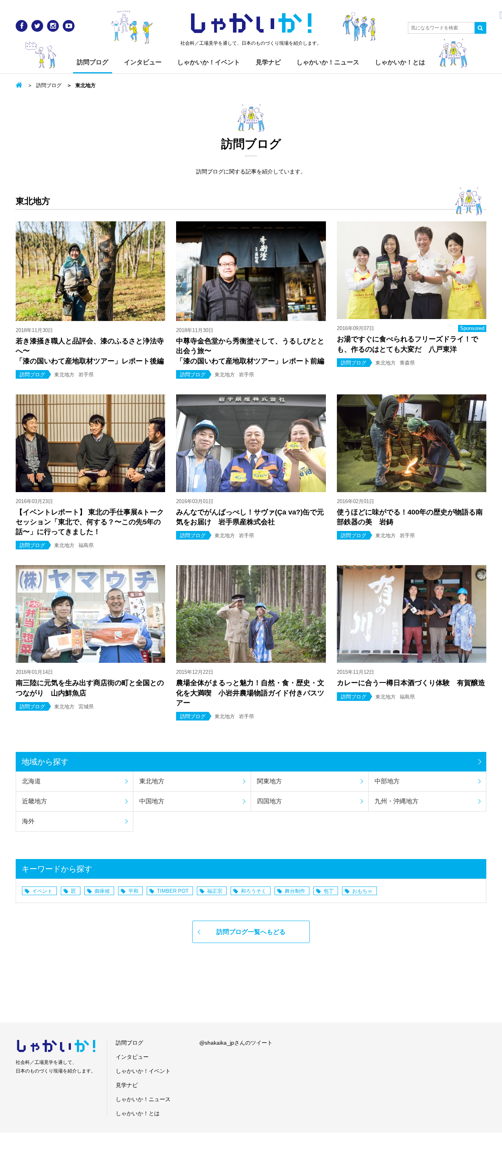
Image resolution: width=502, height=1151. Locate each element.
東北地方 (151, 781)
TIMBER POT (173, 891)
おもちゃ (362, 891)
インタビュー (143, 62)
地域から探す (45, 761)
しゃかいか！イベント (208, 62)
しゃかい (251, 23)
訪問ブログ (92, 62)
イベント (42, 891)
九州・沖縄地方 (396, 801)
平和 (133, 891)
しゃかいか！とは (400, 62)
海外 (28, 821)
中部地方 (387, 781)
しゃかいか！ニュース (327, 62)
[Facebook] (21, 26)
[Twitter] (37, 26)
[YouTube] (69, 26)
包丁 (329, 891)
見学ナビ (268, 62)
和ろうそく (253, 891)
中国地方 (151, 801)
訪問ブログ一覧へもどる (251, 931)
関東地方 (269, 781)
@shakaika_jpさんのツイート (236, 1043)
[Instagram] (53, 26)
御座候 (102, 891)
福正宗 (214, 891)
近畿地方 (34, 801)
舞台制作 (295, 891)
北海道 (31, 781)
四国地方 (269, 801)
